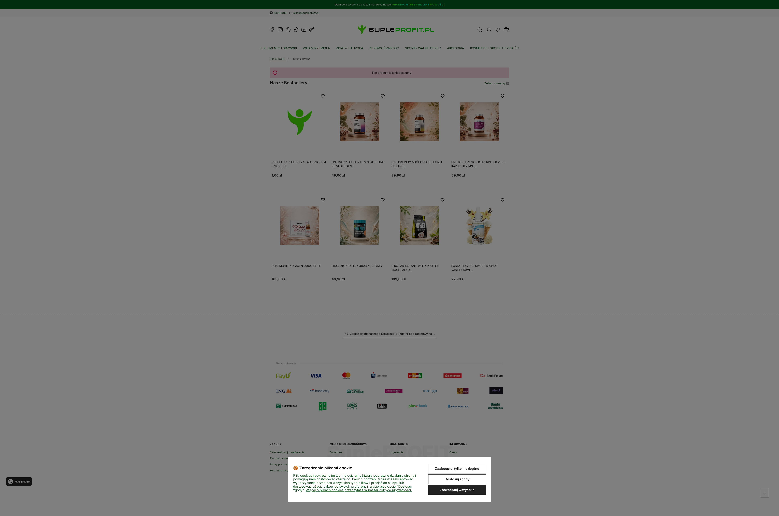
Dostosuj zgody (457, 479)
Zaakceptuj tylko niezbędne (457, 469)
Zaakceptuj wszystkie (457, 490)
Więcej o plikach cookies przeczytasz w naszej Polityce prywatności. (359, 490)
